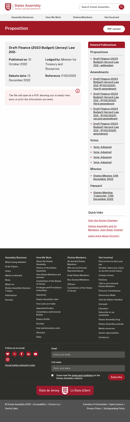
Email (54, 348)
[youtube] (35, 353)
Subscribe (116, 377)
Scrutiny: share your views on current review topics (111, 269)
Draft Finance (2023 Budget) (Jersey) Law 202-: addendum (106, 62)
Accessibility (39, 404)
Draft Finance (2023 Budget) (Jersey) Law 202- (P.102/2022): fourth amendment (106, 83)
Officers (71, 284)
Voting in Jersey (106, 275)
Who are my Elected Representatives (77, 269)
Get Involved (111, 17)
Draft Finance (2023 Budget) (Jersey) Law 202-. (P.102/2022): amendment (106, 128)
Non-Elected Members (78, 280)
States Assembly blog (109, 319)
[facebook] (21, 353)
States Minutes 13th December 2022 (105, 177)
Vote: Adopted (102, 147)
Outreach (103, 304)
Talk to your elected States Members (108, 284)
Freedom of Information (95, 404)
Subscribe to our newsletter (107, 313)
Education (103, 308)
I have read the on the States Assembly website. (78, 377)
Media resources (107, 328)
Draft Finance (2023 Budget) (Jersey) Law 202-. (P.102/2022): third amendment (106, 98)
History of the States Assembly (46, 269)
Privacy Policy (94, 408)
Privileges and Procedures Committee (49, 289)
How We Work (53, 17)
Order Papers (11, 266)
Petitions (103, 280)
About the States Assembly (44, 262)
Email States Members (78, 275)
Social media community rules (20, 365)
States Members (82, 17)
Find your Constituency (109, 291)
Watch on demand (13, 275)
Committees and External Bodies (48, 313)
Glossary (40, 332)
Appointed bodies (45, 308)
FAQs (38, 337)
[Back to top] (124, 416)
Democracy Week (107, 295)
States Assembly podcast (111, 324)
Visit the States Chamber (103, 220)
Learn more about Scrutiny (103, 236)
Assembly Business (22, 17)
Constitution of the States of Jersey (48, 282)
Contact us (104, 337)
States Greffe (43, 319)
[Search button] (121, 7)
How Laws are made (45, 304)
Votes (8, 271)
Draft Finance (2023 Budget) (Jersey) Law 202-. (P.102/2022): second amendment (106, 113)
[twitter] (14, 353)
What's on (9, 284)
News (7, 280)
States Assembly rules (47, 299)
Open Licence (116, 404)
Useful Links (11, 408)
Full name (56, 362)
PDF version (114, 29)
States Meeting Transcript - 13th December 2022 (103, 196)
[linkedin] (28, 353)
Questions (41, 295)
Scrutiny (9, 300)
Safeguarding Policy (114, 408)
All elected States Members (76, 262)
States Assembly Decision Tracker (17, 289)
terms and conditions (82, 375)
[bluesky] (7, 353)
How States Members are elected (48, 276)
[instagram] (7, 359)
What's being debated (15, 262)
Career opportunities (109, 333)
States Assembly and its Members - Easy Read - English (105, 228)
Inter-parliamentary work (48, 328)
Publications (11, 295)
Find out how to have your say (111, 262)
